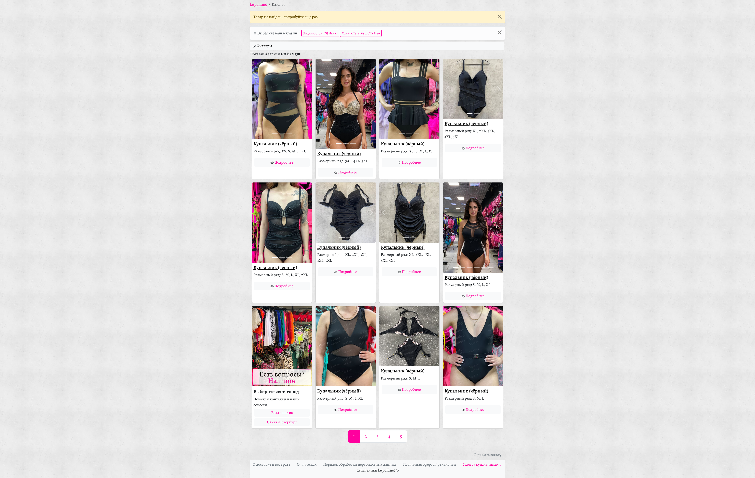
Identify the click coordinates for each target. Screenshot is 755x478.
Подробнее (283, 162)
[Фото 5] (484, 267)
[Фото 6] (491, 267)
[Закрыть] (499, 17)
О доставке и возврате (271, 464)
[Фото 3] (289, 134)
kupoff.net (258, 4)
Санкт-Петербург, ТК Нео (361, 33)
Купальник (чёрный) (275, 143)
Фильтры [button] (264, 46)
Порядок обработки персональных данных (359, 464)
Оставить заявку (488, 454)
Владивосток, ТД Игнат (320, 33)
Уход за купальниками (482, 464)
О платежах (307, 464)
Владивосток (282, 412)
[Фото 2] (282, 134)
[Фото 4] (477, 267)
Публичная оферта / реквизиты (429, 464)
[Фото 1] (275, 134)
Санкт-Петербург (282, 422)
